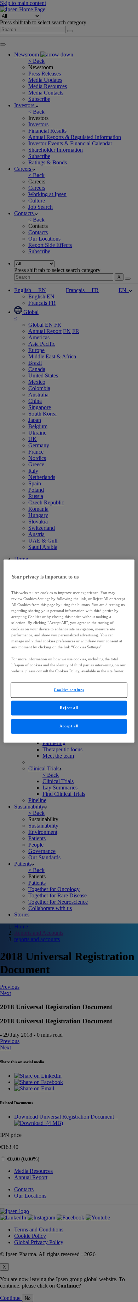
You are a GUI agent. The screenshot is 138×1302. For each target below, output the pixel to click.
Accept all (69, 726)
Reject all (69, 707)
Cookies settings (69, 690)
